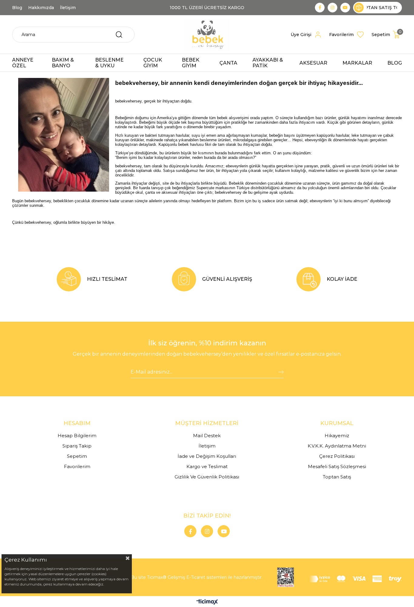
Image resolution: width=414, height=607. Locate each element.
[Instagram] (207, 531)
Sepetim (77, 456)
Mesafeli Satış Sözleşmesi (337, 466)
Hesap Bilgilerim (77, 435)
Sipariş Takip (77, 446)
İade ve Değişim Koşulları (207, 456)
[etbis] (285, 577)
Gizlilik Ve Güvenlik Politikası (207, 477)
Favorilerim (77, 466)
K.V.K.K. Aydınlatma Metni (337, 446)
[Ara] (119, 34)
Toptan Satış (337, 477)
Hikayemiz (337, 435)
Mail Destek (207, 435)
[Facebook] (190, 531)
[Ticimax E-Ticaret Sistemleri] (207, 602)
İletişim (207, 446)
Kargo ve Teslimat (207, 466)
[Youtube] (224, 531)
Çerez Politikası (337, 456)
